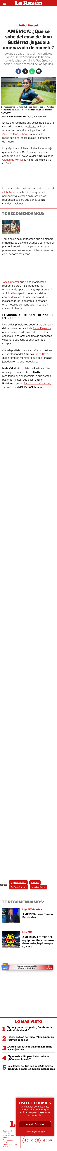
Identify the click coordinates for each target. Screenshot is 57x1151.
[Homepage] (28, 3)
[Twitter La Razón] (25, 71)
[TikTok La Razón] (44, 1140)
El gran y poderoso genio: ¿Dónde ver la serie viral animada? (29, 1029)
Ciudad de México (13, 159)
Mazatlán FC (17, 297)
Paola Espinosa (42, 328)
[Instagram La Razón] (38, 1140)
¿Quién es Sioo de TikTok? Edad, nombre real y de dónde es (30, 1038)
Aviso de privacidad (35, 1131)
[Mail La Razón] (39, 71)
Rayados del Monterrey (37, 383)
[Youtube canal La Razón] (50, 1140)
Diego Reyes (42, 354)
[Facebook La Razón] (18, 71)
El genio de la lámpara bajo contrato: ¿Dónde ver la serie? (29, 1058)
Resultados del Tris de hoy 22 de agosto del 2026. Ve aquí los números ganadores (31, 1067)
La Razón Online (16, 116)
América (7, 134)
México (32, 126)
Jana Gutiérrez (21, 134)
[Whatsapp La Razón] (32, 71)
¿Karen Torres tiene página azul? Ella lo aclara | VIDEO (29, 1048)
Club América (10, 192)
